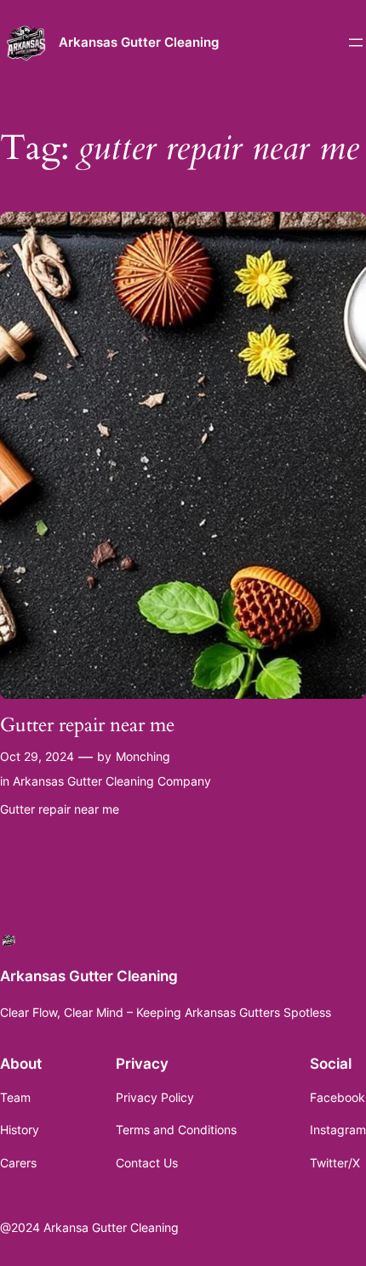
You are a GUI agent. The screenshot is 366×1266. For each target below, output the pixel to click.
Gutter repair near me (87, 725)
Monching (143, 756)
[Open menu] (356, 42)
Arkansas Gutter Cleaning (139, 42)
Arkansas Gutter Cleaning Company (112, 781)
